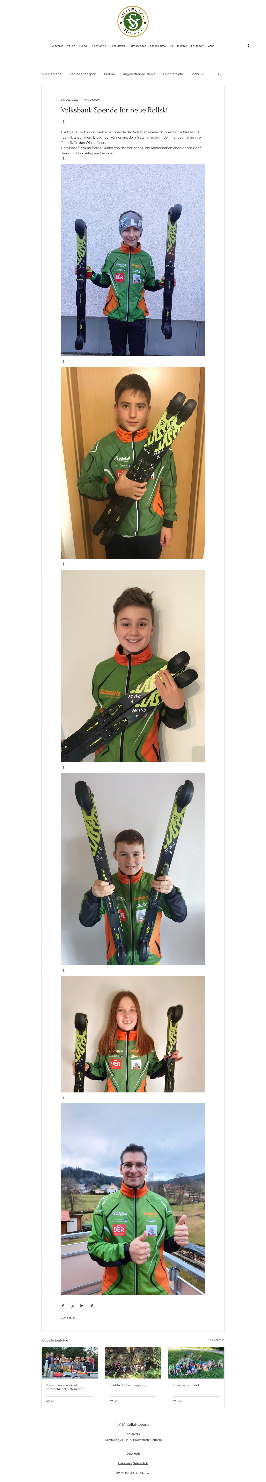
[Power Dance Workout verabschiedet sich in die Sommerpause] (70, 1363)
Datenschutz (140, 1463)
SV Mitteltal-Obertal (133, 1424)
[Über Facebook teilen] (63, 1306)
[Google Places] (248, 46)
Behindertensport (82, 74)
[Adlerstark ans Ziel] (196, 1363)
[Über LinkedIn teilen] (82, 1306)
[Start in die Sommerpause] (133, 1363)
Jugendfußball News (139, 74)
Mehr (195, 74)
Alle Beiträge (51, 74)
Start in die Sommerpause (128, 1385)
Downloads (133, 1453)
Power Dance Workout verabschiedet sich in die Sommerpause (64, 1387)
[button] (219, 74)
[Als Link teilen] (91, 1306)
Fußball (109, 74)
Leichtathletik (173, 74)
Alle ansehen (217, 1339)
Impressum (125, 1463)
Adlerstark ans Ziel (186, 1385)
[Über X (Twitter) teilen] (72, 1306)
